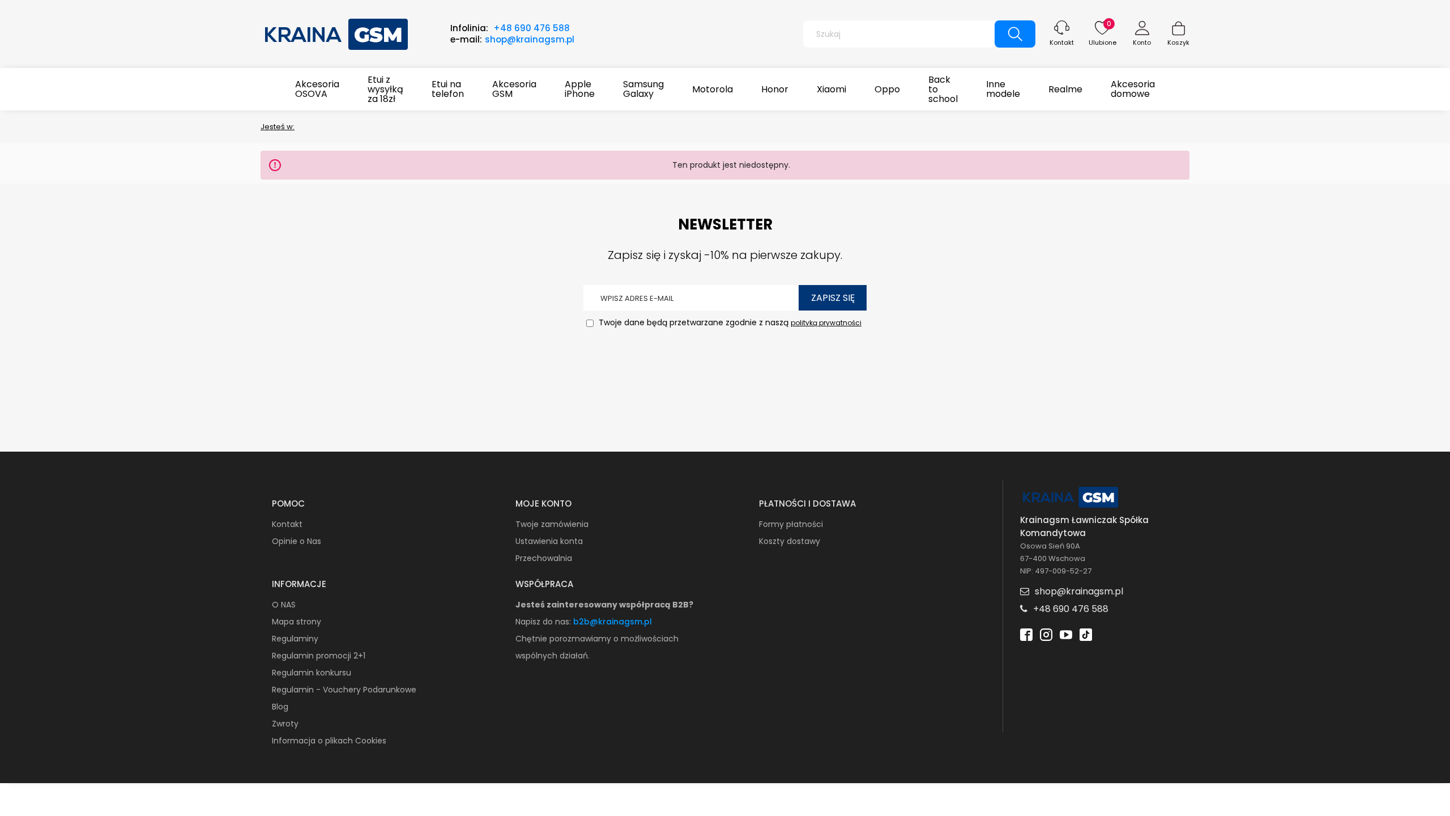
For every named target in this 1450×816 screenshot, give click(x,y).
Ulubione (1102, 42)
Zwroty (285, 723)
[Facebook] (1026, 634)
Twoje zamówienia (551, 524)
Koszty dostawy (789, 541)
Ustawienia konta (549, 541)
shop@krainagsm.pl (529, 39)
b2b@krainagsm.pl (612, 621)
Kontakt (1062, 42)
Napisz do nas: (544, 621)
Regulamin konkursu (311, 672)
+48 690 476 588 (531, 28)
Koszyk (1178, 42)
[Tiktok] (1086, 634)
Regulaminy (295, 638)
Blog (280, 706)
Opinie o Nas (296, 541)
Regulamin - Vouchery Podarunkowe (344, 689)
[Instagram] (1046, 634)
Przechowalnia (543, 558)
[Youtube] (1066, 634)
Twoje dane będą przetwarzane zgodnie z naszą (729, 322)
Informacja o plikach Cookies (329, 740)
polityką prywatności (826, 323)
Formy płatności (791, 524)
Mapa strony (296, 621)
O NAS (284, 604)
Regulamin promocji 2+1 (318, 655)
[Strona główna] (337, 33)
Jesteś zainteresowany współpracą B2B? (604, 604)
